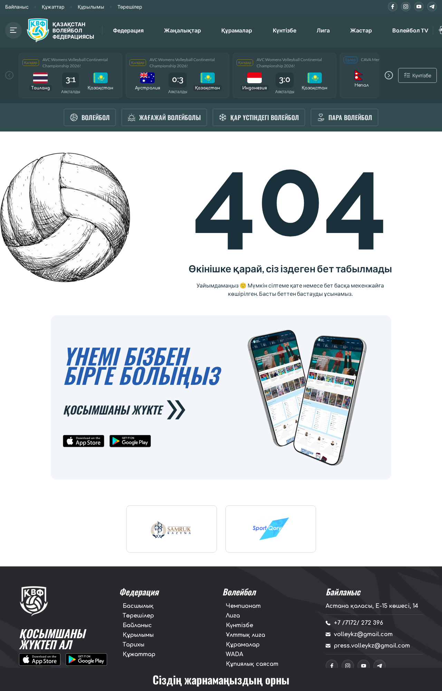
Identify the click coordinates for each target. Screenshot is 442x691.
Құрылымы (91, 7)
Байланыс (17, 7)
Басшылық (138, 606)
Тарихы (133, 645)
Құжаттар (53, 7)
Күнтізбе (284, 30)
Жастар (361, 30)
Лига (323, 30)
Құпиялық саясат (252, 664)
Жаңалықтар (182, 30)
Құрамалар (243, 645)
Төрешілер (129, 7)
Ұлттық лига (245, 635)
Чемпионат (243, 606)
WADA (234, 654)
